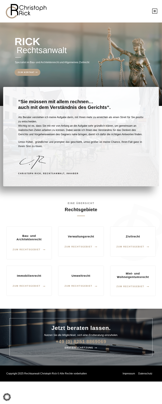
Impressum (129, 373)
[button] (7, 397)
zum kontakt (26, 72)
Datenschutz (145, 373)
